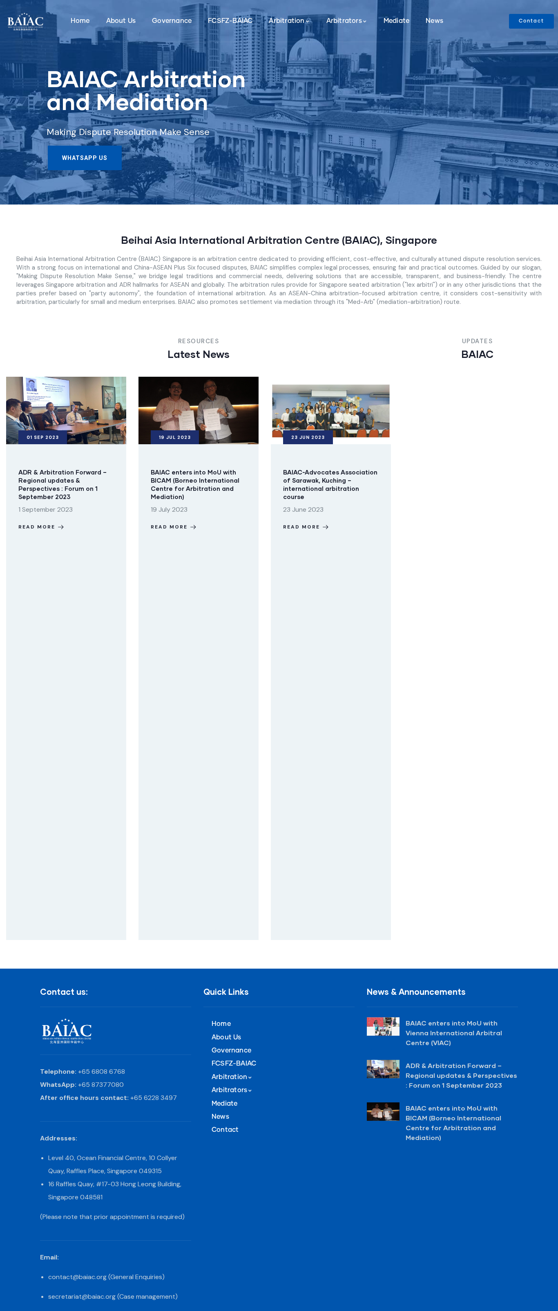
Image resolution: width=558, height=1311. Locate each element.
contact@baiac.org (77, 1277)
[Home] (28, 21)
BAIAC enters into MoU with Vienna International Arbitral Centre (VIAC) (454, 1032)
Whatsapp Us (84, 158)
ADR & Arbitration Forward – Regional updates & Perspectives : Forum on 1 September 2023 (461, 1075)
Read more (37, 527)
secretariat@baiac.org (82, 1296)
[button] (385, 663)
